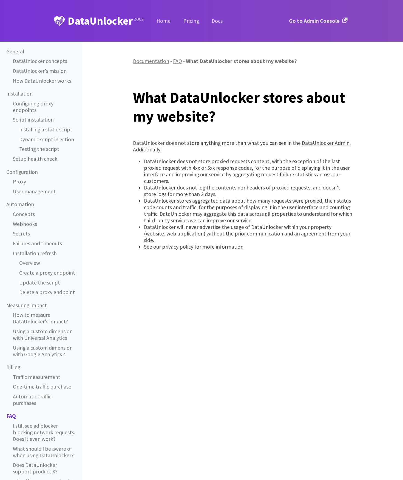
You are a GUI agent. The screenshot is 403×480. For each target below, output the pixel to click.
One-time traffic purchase (42, 386)
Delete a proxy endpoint (47, 292)
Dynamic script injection (46, 139)
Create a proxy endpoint (47, 272)
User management (34, 191)
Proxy (19, 181)
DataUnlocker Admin (326, 143)
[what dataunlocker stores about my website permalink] (130, 97)
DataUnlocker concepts (40, 61)
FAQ (177, 61)
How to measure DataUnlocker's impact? (40, 318)
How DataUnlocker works (42, 80)
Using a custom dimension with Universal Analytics (43, 334)
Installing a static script (45, 129)
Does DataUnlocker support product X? (35, 468)
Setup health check (35, 159)
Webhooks (25, 224)
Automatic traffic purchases (32, 399)
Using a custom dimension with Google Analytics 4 (43, 351)
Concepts (24, 214)
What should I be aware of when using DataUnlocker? (43, 452)
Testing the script (39, 149)
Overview (29, 263)
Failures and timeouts (37, 243)
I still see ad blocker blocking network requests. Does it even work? (44, 432)
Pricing (191, 21)
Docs (217, 21)
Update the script (39, 282)
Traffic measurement (36, 377)
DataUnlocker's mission (40, 71)
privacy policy (177, 246)
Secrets (21, 233)
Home (164, 21)
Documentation (151, 61)
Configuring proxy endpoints (33, 106)
